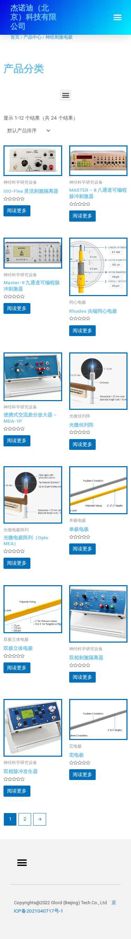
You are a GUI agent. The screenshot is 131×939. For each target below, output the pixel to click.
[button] (117, 17)
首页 (15, 37)
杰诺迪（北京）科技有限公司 (33, 17)
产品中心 (32, 37)
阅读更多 (17, 210)
